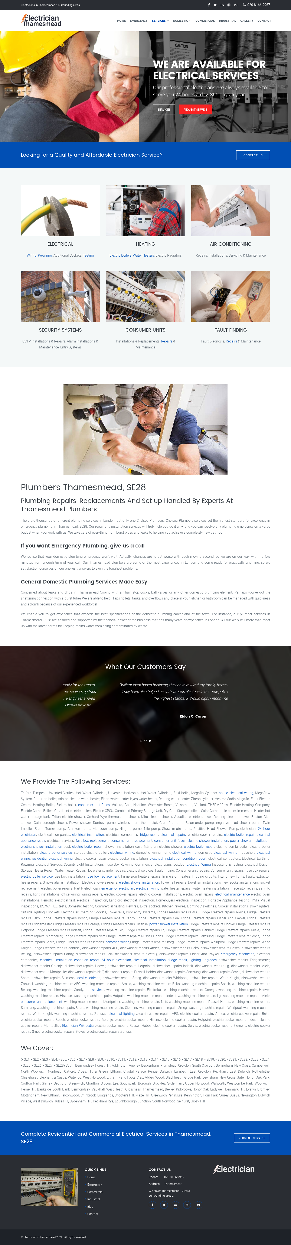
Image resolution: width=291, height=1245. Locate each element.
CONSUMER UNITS (145, 330)
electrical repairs (173, 834)
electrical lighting (122, 1013)
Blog (90, 1207)
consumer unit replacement (131, 840)
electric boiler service (56, 852)
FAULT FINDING (231, 330)
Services (159, 21)
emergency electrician (117, 888)
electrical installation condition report (178, 858)
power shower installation (249, 840)
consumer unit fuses (94, 804)
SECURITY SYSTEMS (60, 330)
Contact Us (253, 155)
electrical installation (88, 834)
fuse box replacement (92, 840)
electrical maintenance (232, 894)
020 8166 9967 (258, 5)
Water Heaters (143, 255)
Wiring (31, 255)
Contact (264, 21)
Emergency (139, 21)
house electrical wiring (236, 792)
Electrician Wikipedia (78, 1025)
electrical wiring (122, 852)
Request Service (195, 109)
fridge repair (149, 834)
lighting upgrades (203, 960)
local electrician (88, 977)
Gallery (246, 21)
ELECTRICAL (60, 244)
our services (95, 989)
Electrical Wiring (199, 864)
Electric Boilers (120, 255)
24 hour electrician (116, 960)
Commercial (205, 21)
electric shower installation (207, 840)
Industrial (227, 21)
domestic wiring (117, 942)
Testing (88, 255)
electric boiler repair (239, 834)
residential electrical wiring (52, 858)
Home (121, 21)
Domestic (180, 21)
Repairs (166, 341)
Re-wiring (45, 255)
